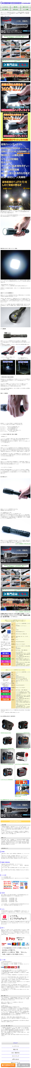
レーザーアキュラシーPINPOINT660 (7, 779)
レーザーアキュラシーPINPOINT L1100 (22, 748)
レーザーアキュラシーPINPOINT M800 (7, 748)
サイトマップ (15, 1056)
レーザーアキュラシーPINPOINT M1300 (22, 732)
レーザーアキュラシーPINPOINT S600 (21, 779)
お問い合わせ (15, 9)
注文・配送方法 (5, 9)
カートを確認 (25, 9)
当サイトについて (15, 1062)
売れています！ (26, 6)
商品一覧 (15, 6)
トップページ (5, 6)
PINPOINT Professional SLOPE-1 (6, 732)
